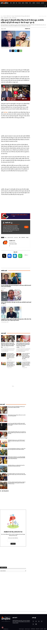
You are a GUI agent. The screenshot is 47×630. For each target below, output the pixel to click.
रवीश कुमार (27, 237)
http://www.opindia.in (12, 242)
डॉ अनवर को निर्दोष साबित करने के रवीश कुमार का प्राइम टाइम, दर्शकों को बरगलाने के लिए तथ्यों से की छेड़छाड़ (16, 286)
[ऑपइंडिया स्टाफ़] (5, 243)
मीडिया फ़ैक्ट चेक (9, 16)
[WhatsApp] (45, 0)
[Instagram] (41, 0)
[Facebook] (39, 0)
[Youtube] (46, 0)
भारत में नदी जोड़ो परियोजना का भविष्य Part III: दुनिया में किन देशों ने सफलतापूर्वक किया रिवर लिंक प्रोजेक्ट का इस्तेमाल (26, 364)
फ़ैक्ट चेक (4, 16)
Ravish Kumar (16, 237)
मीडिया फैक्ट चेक (23, 237)
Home (2, 16)
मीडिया (19, 237)
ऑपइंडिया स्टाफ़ (27, 28)
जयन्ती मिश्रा (17, 347)
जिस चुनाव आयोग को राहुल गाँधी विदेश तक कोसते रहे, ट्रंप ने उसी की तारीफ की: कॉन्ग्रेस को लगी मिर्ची (8, 344)
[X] (43, 0)
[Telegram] (16, 51)
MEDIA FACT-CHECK (10, 237)
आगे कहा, (6, 112)
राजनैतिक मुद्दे (2, 341)
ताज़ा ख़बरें (2, 404)
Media (5, 237)
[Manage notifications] (2, 627)
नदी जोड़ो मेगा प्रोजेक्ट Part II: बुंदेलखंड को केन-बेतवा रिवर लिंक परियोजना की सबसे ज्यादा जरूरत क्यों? (16, 466)
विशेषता (2, 347)
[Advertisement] (7, 376)
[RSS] (42, 0)
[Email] (18, 51)
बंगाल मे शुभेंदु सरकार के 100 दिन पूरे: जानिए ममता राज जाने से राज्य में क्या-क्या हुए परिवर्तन (23, 344)
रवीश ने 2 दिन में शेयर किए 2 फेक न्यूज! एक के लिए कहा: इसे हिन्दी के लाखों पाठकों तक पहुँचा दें (16, 303)
